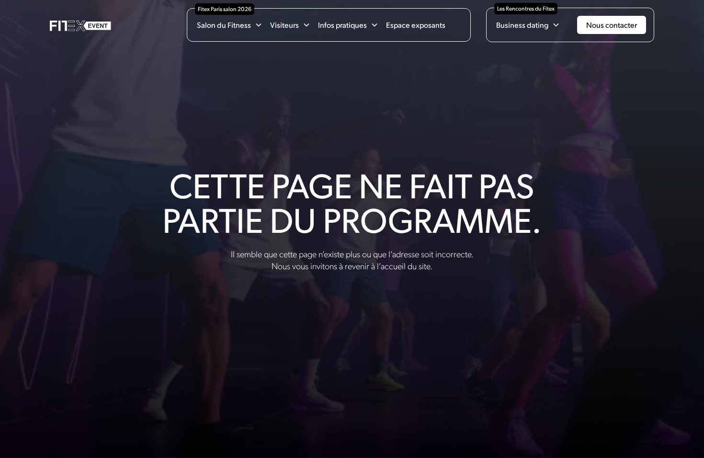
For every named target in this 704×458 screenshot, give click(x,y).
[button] (229, 25)
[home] (80, 25)
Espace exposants (415, 25)
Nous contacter (611, 25)
